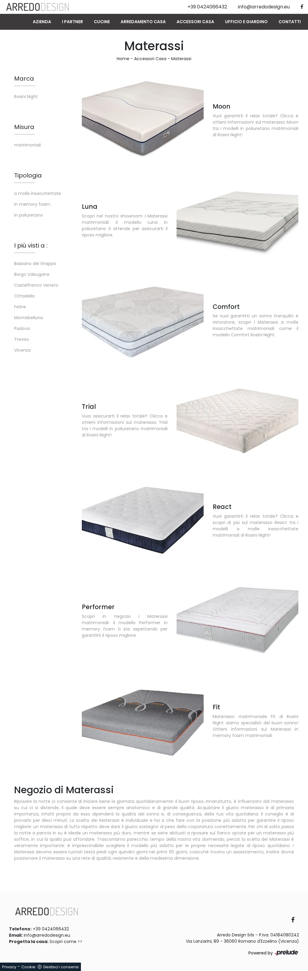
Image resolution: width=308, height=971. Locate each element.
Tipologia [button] (28, 175)
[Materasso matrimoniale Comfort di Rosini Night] (143, 319)
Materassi (181, 59)
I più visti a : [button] (31, 245)
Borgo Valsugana (31, 274)
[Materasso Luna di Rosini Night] (237, 219)
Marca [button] (24, 78)
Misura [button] (24, 127)
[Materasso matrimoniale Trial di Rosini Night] (237, 420)
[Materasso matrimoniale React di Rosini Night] (143, 520)
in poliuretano (28, 215)
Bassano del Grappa (35, 263)
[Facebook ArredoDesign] (295, 920)
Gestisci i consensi (61, 967)
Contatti (290, 22)
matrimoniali (27, 145)
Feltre (20, 307)
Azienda (42, 22)
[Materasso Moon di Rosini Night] (143, 119)
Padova (22, 328)
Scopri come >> (66, 942)
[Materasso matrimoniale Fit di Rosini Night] (143, 720)
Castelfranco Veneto (36, 285)
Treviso (21, 339)
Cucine (102, 22)
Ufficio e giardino (246, 22)
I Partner (72, 22)
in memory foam (32, 204)
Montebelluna (28, 318)
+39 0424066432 (51, 929)
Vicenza (22, 350)
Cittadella (24, 296)
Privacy (9, 967)
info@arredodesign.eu (47, 935)
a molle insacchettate (37, 193)
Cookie (28, 967)
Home (123, 59)
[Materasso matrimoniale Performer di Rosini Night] (237, 620)
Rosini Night (26, 97)
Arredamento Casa (143, 22)
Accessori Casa (195, 22)
